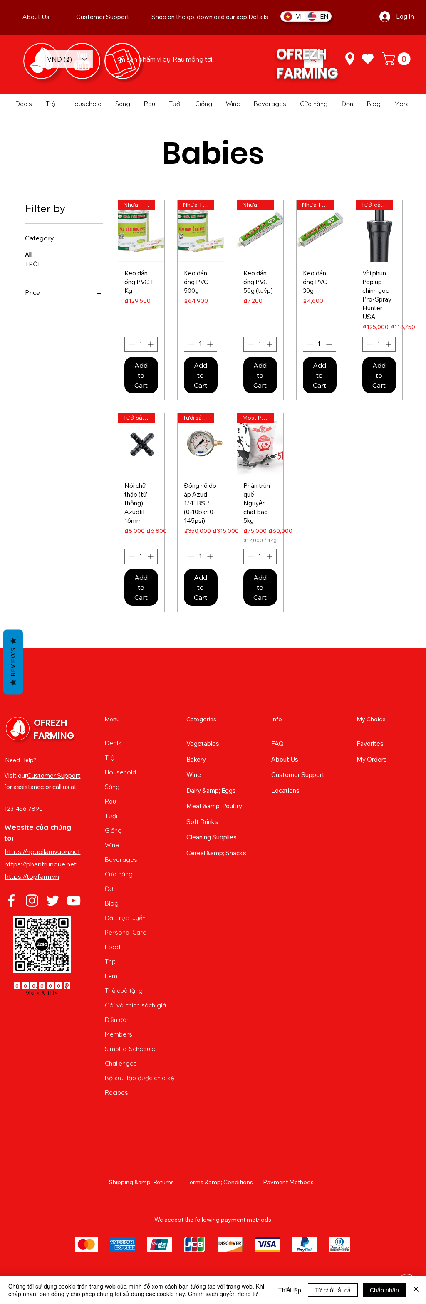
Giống (113, 830)
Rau (110, 801)
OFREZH (301, 54)
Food (112, 947)
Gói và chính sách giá (135, 1005)
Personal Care (125, 932)
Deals (113, 743)
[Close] (416, 1289)
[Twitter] (53, 900)
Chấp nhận (384, 1290)
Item (111, 976)
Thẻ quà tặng (124, 991)
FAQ (277, 743)
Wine (112, 845)
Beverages (121, 860)
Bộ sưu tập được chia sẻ (136, 1078)
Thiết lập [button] (289, 1290)
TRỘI (32, 264)
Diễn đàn (117, 1020)
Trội (110, 758)
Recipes (116, 1092)
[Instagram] (32, 900)
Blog (112, 903)
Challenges (121, 1063)
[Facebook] (11, 900)
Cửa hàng (119, 874)
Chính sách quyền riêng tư (223, 1293)
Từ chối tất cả (333, 1290)
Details (258, 17)
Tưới (111, 816)
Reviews (13, 662)
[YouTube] (73, 900)
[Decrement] (131, 344)
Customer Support (53, 775)
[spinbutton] (141, 344)
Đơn (110, 889)
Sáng (112, 787)
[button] (67, 59)
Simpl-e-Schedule (130, 1049)
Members (118, 1034)
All (28, 254)
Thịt (110, 961)
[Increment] (151, 344)
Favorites (370, 743)
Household (120, 772)
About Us (284, 759)
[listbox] (67, 59)
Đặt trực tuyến (125, 918)
